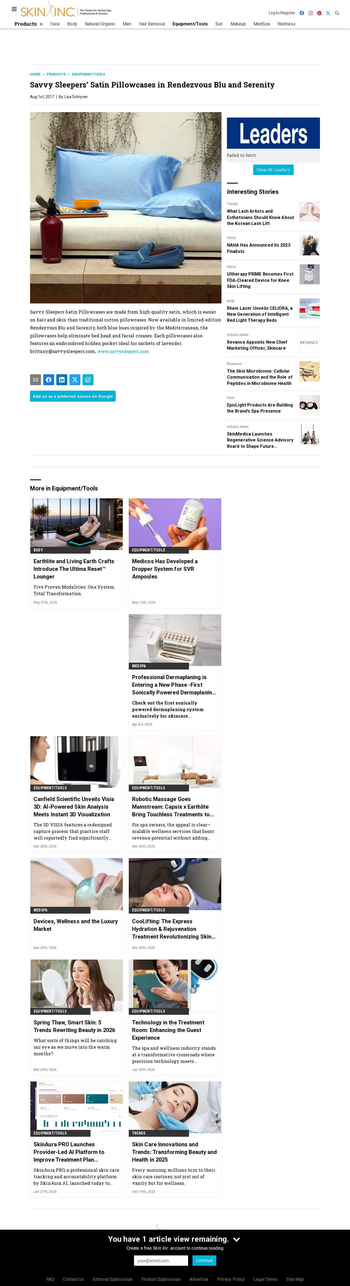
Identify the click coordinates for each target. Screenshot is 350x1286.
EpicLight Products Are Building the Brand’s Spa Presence (260, 408)
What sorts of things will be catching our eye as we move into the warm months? (75, 1046)
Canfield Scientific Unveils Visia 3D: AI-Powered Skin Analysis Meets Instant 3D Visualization (74, 807)
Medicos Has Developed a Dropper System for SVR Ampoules (165, 569)
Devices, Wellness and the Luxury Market (76, 925)
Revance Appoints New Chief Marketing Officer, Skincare (257, 345)
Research (234, 364)
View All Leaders (273, 170)
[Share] (48, 379)
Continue (204, 1260)
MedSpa (139, 666)
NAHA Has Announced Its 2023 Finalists (258, 248)
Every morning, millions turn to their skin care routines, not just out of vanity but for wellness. (173, 1176)
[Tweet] (74, 379)
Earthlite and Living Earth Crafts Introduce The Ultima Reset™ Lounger (74, 569)
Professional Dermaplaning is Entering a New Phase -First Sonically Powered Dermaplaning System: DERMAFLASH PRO (173, 685)
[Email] (35, 379)
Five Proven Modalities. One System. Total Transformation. (75, 590)
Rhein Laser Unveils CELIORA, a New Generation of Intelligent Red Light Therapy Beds (260, 314)
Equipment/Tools (88, 74)
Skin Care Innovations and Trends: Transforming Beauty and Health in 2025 (174, 1152)
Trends (232, 204)
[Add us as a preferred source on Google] (88, 379)
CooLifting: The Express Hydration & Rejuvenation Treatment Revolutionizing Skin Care (171, 929)
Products (56, 74)
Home (35, 74)
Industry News (238, 335)
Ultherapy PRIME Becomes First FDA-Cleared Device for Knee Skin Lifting (260, 280)
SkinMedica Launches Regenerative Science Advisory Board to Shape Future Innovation (260, 440)
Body (231, 301)
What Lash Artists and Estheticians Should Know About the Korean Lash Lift (260, 217)
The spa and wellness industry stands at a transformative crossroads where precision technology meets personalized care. (174, 1054)
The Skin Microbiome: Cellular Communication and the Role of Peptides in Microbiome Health (260, 377)
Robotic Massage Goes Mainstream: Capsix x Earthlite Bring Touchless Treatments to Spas (171, 807)
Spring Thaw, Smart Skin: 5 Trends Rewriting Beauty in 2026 (74, 1026)
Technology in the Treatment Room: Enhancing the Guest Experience (168, 1030)
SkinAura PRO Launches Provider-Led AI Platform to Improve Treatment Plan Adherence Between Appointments (69, 1152)
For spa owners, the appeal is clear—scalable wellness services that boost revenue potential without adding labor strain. (173, 831)
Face (230, 398)
